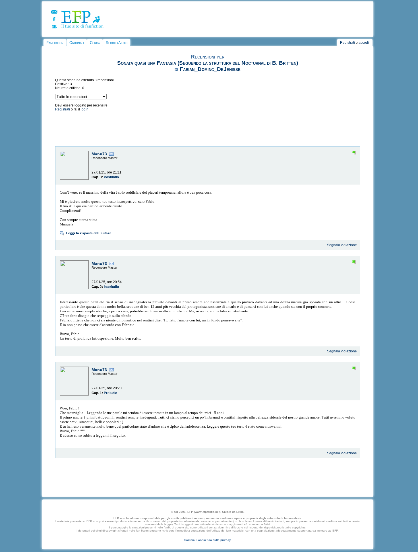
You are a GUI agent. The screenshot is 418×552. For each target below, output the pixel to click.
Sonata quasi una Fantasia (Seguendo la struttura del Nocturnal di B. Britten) (207, 63)
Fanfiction (54, 43)
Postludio (111, 177)
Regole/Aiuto (116, 43)
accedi (364, 43)
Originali (76, 43)
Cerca (95, 43)
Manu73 (99, 154)
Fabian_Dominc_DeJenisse (210, 69)
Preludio (110, 393)
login (84, 109)
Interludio (111, 287)
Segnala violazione (342, 245)
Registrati (347, 43)
